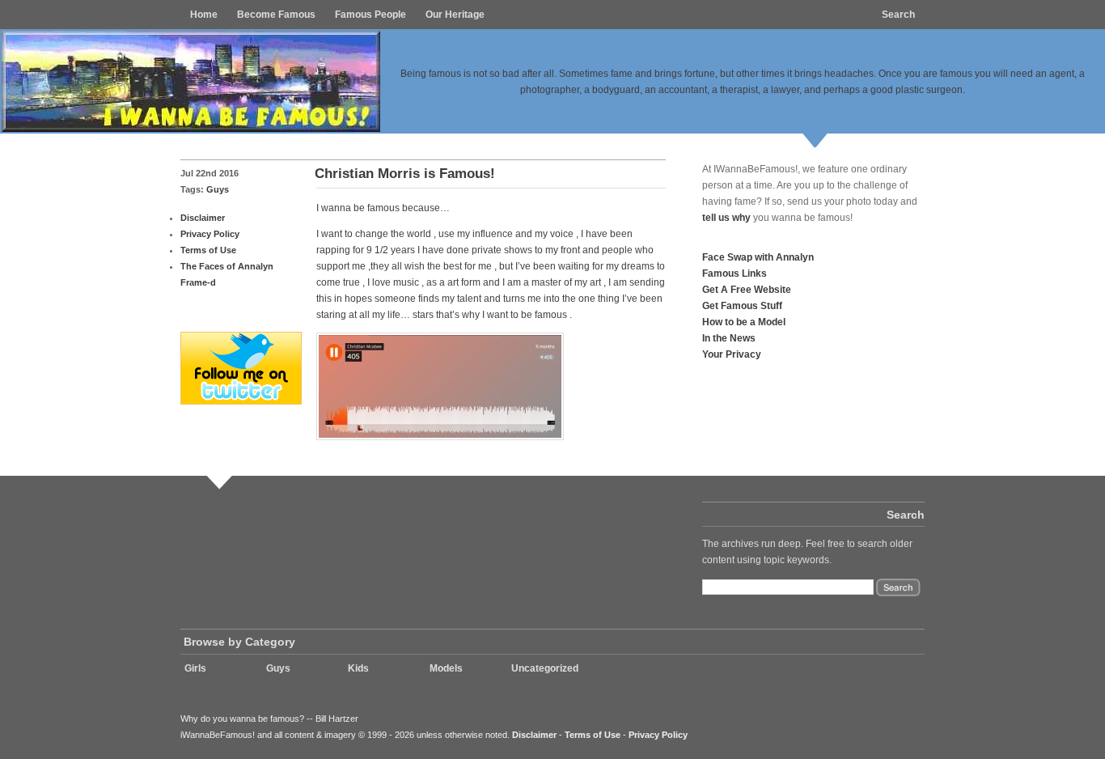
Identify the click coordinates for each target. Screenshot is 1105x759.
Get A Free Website (746, 289)
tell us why (726, 217)
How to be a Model (743, 321)
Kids (358, 668)
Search (898, 14)
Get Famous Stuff (742, 305)
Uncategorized (544, 668)
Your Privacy (731, 354)
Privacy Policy (209, 234)
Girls (195, 668)
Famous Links (734, 273)
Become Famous (276, 14)
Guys (217, 189)
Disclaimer (202, 218)
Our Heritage (455, 14)
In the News (729, 338)
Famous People (370, 14)
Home (204, 14)
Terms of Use (208, 250)
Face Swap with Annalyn (758, 257)
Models (446, 668)
